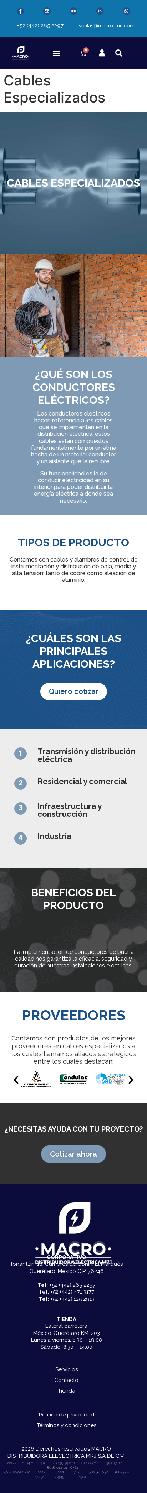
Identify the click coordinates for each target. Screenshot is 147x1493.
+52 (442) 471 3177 (72, 1292)
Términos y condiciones (66, 1425)
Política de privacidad (66, 1414)
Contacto (66, 1380)
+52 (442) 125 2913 (72, 1299)
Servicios (66, 1369)
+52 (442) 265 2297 (40, 25)
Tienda (66, 1391)
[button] (56, 53)
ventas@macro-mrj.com (107, 25)
